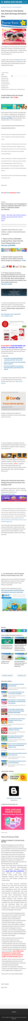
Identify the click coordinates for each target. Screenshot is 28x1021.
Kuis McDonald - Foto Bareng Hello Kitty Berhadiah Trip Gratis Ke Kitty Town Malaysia (17, 701)
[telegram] (24, 630)
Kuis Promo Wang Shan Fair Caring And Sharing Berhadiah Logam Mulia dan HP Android (14, 367)
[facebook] (3, 630)
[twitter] (8, 630)
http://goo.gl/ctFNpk (6, 118)
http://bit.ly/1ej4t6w (6, 284)
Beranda (14, 1011)
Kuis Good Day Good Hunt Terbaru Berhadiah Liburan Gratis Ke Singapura (16, 720)
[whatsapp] (19, 630)
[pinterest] (14, 630)
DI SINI (24, 260)
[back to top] (24, 1017)
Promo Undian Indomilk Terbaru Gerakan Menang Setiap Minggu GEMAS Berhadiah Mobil (16, 711)
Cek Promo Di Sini (10, 192)
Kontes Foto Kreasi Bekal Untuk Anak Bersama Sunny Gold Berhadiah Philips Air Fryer (17, 745)
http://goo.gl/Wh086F (8, 245)
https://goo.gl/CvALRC (8, 494)
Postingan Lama (22, 675)
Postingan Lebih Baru (7, 675)
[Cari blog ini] (26, 2)
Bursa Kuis (21, 59)
